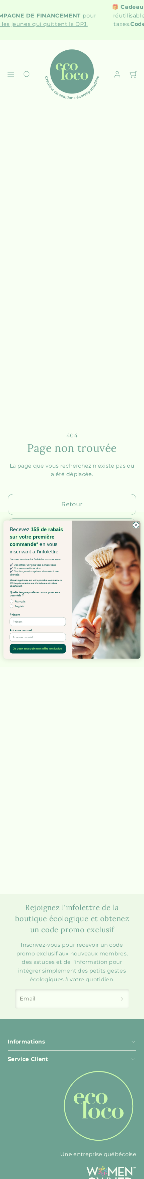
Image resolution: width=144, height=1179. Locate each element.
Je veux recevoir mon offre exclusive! (38, 648)
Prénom (15, 614)
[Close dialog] (136, 525)
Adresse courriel (21, 629)
